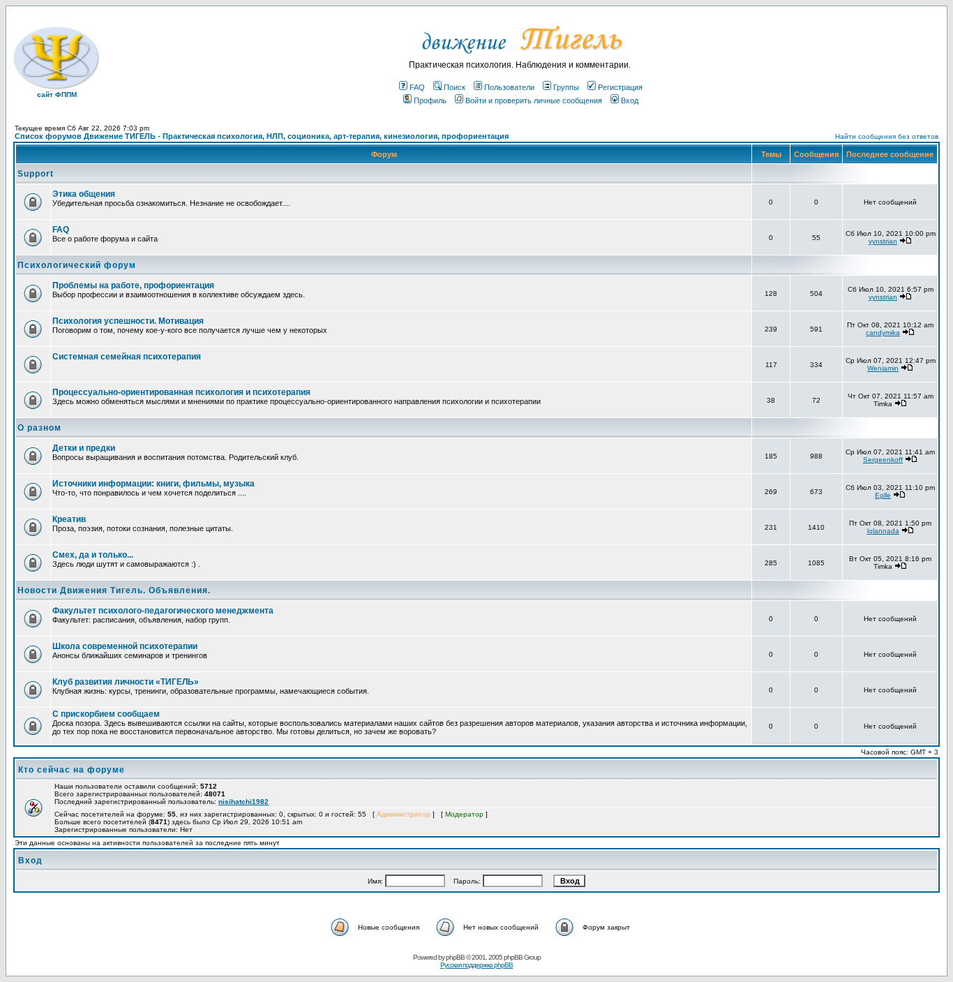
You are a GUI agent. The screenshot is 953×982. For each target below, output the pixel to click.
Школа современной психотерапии (124, 646)
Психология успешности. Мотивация (128, 321)
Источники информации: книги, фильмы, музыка (153, 484)
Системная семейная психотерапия (126, 357)
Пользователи (509, 87)
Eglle (883, 495)
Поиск (454, 87)
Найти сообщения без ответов (886, 136)
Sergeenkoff (883, 459)
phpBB (455, 957)
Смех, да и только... (92, 555)
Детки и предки (83, 448)
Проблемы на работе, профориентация (133, 285)
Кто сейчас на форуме (71, 770)
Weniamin (883, 368)
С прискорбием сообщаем (106, 714)
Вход (629, 100)
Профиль (430, 100)
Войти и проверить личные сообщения (533, 100)
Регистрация (620, 87)
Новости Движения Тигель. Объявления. (114, 590)
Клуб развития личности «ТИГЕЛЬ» (125, 682)
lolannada (883, 531)
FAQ (417, 87)
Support (35, 174)
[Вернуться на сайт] (520, 57)
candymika (883, 332)
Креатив (69, 519)
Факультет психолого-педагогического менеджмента (162, 611)
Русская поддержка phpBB (476, 965)
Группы (566, 87)
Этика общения (83, 194)
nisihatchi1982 (243, 801)
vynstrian (883, 241)
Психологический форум (76, 265)
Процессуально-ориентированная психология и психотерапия (181, 392)
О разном (39, 428)
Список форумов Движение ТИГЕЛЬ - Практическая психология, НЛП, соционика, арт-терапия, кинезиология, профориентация (262, 136)
